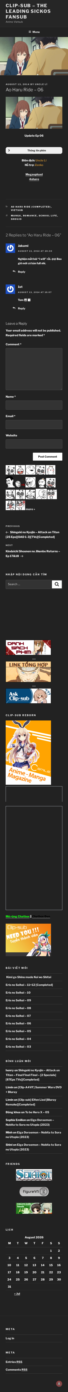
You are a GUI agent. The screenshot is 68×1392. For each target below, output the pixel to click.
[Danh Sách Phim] (28, 654)
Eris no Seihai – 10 (18, 992)
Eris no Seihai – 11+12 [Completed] (29, 985)
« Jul (17, 1293)
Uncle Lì (41, 84)
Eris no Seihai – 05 (18, 1031)
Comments (16, 1369)
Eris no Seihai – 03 (18, 1046)
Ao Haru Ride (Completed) (31, 206)
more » (30, 509)
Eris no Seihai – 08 (18, 1008)
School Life (48, 215)
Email (10, 416)
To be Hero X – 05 (37, 1112)
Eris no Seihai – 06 (18, 1023)
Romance (30, 215)
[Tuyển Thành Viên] (28, 955)
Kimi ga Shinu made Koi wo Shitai (28, 977)
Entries (14, 1362)
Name (11, 396)
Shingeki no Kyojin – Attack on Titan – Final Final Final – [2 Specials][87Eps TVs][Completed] (33, 1075)
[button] (34, 150)
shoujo (16, 219)
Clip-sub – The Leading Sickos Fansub (28, 11)
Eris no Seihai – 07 (18, 1016)
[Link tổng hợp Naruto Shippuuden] (28, 681)
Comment (13, 344)
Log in (10, 1338)
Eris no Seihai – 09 (18, 1000)
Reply (21, 271)
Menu (36, 31)
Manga (16, 215)
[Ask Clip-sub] (28, 702)
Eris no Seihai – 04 (18, 1039)
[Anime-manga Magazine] (28, 783)
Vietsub (17, 210)
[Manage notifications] (59, 1384)
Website (11, 435)
